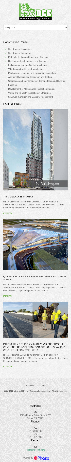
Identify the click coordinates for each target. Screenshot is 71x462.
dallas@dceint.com (35, 450)
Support (29, 385)
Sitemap (42, 385)
